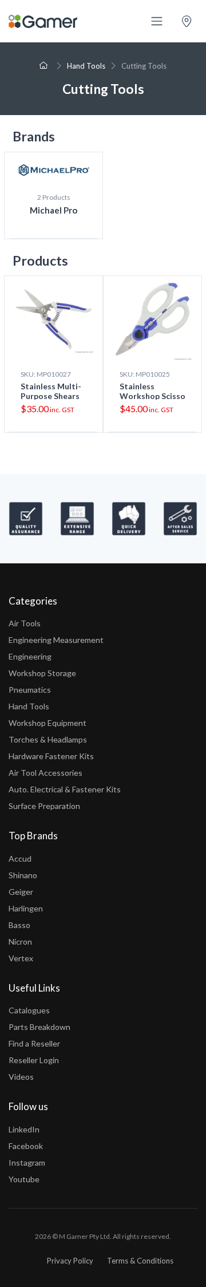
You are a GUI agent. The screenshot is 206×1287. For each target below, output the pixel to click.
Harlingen (26, 908)
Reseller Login (34, 1060)
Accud (20, 858)
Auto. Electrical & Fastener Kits (65, 789)
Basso (19, 925)
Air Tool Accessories (45, 772)
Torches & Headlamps (48, 739)
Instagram (27, 1162)
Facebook (26, 1146)
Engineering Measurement (56, 640)
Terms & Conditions (140, 1260)
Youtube (24, 1179)
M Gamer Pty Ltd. (85, 1236)
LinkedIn (24, 1129)
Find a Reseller (34, 1043)
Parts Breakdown (39, 1027)
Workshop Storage (42, 673)
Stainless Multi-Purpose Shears (51, 391)
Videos (21, 1076)
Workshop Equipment (47, 723)
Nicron (20, 941)
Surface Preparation (44, 806)
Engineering (30, 656)
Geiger (21, 892)
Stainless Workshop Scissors (152, 395)
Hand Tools (86, 65)
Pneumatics (30, 689)
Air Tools (25, 623)
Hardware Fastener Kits (51, 756)
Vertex (21, 958)
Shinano (23, 875)
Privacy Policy (70, 1260)
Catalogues (29, 1010)
